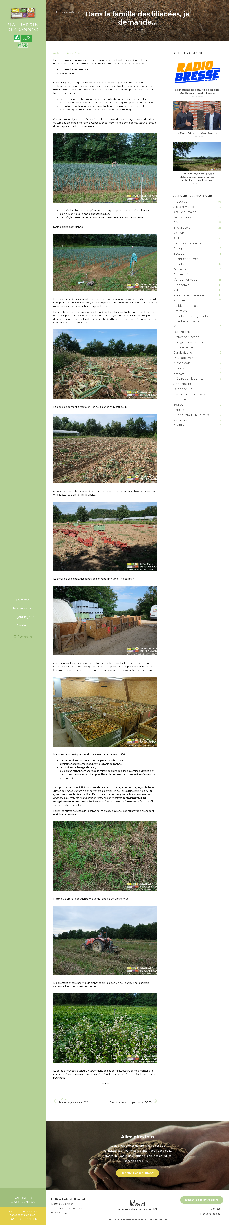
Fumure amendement (189, 243)
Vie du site (180, 420)
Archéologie (182, 363)
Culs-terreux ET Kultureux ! (191, 415)
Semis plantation (185, 217)
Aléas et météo (183, 206)
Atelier (178, 238)
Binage (178, 248)
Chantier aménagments (190, 316)
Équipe (178, 404)
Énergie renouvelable (188, 342)
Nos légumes (23, 608)
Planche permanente (188, 295)
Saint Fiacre (142, 1074)
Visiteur (178, 232)
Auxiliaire (179, 269)
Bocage (178, 253)
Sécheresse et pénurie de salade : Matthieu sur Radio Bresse (197, 91)
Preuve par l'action (186, 337)
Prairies (178, 368)
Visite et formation (186, 279)
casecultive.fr (77, 805)
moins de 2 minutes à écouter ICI (133, 801)
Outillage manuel (185, 357)
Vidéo (177, 290)
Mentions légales (210, 1213)
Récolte (178, 222)
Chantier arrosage (186, 321)
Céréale (178, 409)
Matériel (179, 326)
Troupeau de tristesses (189, 394)
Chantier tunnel (184, 264)
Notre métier (182, 300)
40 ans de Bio (182, 389)
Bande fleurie (182, 352)
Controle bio (182, 399)
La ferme (23, 600)
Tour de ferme (183, 347)
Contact (23, 625)
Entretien (180, 311)
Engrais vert (181, 227)
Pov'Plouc (180, 425)
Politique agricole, (186, 305)
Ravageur (180, 373)
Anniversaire (182, 383)
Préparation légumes (188, 378)
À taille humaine (184, 212)
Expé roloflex (182, 331)
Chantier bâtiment (186, 259)
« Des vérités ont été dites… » (197, 133)
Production (73, 53)
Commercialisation (186, 274)
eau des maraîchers (78, 1074)
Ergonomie (181, 285)
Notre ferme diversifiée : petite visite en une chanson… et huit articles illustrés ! (197, 177)
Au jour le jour (23, 617)
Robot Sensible (160, 1219)
